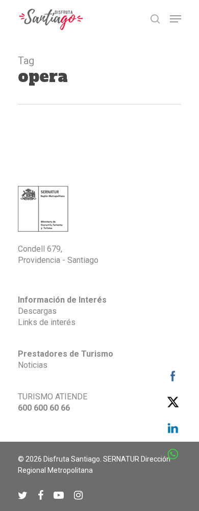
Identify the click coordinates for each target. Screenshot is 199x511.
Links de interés (47, 322)
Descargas (37, 311)
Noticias (32, 365)
